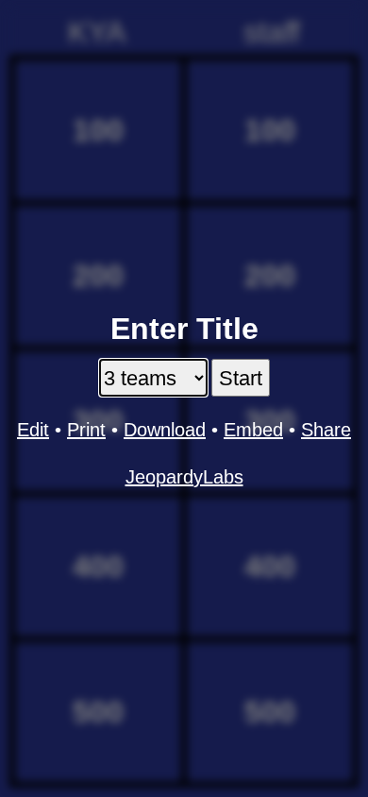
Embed (253, 429)
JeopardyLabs (184, 476)
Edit (33, 429)
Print (86, 429)
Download (165, 429)
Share (326, 429)
